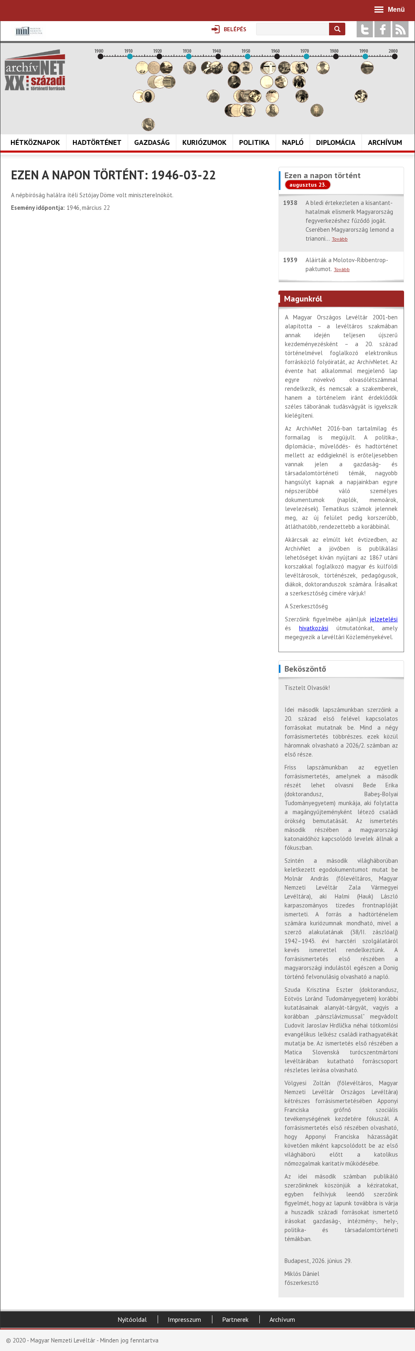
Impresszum (184, 1319)
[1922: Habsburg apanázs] (166, 72)
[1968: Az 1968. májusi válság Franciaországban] (301, 100)
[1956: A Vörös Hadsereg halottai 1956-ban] (266, 86)
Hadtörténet (97, 142)
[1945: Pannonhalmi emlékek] (234, 86)
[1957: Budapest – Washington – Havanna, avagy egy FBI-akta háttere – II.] (269, 72)
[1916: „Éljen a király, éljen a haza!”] (148, 129)
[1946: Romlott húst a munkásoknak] (237, 115)
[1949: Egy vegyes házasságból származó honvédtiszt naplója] (246, 72)
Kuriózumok (204, 142)
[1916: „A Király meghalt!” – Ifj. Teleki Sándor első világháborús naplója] (148, 100)
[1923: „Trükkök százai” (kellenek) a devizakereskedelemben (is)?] (169, 86)
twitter (365, 29)
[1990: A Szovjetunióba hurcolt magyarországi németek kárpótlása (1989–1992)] (367, 72)
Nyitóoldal (132, 1319)
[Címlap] (34, 69)
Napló (293, 142)
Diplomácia (335, 142)
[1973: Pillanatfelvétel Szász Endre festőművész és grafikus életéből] (316, 115)
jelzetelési (384, 619)
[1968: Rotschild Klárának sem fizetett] (301, 72)
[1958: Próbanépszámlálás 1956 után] (272, 115)
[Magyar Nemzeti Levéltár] (28, 37)
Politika (254, 142)
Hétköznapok (35, 142)
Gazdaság (152, 142)
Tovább (340, 239)
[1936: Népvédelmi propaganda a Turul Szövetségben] (207, 72)
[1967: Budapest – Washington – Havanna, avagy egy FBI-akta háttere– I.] (299, 86)
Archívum (385, 142)
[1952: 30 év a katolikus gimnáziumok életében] (254, 100)
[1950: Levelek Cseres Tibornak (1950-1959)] (248, 115)
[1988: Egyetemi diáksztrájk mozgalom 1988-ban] (361, 100)
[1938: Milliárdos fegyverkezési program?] (213, 100)
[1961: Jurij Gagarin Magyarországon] (281, 86)
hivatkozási (313, 628)
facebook (382, 29)
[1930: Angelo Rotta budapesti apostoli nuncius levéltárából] (189, 72)
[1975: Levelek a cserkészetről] (323, 72)
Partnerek (235, 1319)
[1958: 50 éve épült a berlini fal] (272, 100)
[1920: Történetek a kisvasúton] (160, 86)
